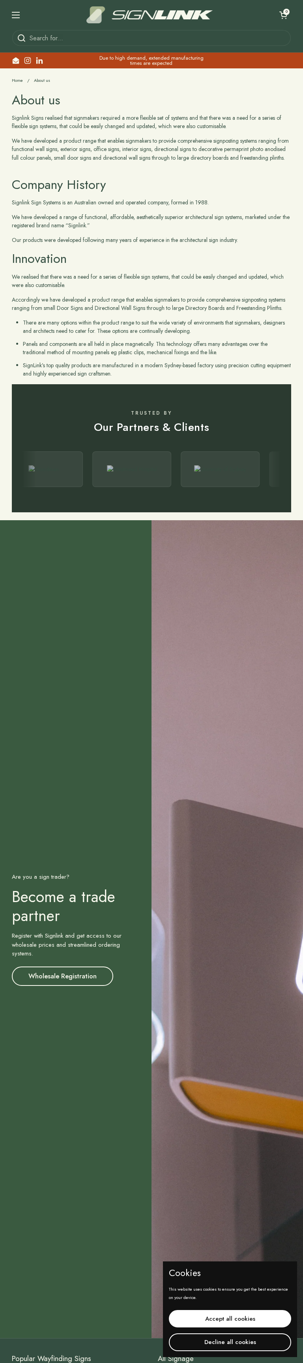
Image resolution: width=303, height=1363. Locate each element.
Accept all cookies (230, 1318)
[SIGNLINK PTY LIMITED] (149, 15)
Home (17, 80)
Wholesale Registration (62, 976)
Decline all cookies (230, 1342)
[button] (283, 15)
